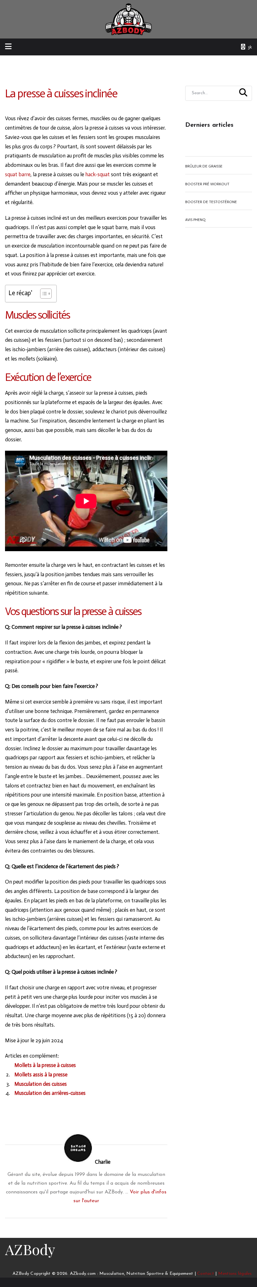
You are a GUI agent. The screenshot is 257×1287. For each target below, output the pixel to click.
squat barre (17, 174)
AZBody (30, 1249)
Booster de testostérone (211, 202)
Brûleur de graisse (204, 166)
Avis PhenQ (195, 220)
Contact (205, 1273)
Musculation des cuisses (40, 1084)
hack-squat (97, 174)
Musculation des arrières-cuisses (50, 1093)
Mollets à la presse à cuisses (45, 1065)
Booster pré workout (207, 184)
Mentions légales (235, 1273)
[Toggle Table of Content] (42, 293)
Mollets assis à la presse (40, 1074)
